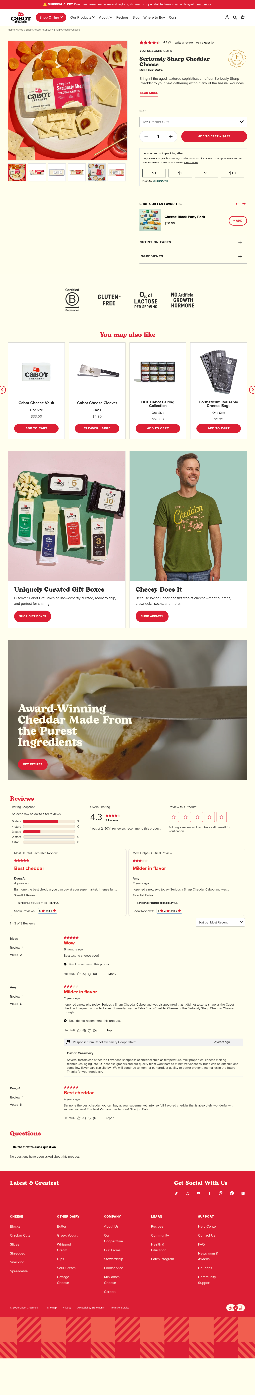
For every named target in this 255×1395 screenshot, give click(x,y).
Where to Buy (154, 17)
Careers (110, 1291)
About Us (111, 1226)
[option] (68, 100)
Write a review (184, 42)
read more (149, 93)
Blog (135, 17)
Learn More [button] (191, 162)
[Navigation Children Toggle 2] (93, 17)
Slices (14, 1244)
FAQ (201, 1244)
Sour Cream (66, 1268)
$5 (206, 173)
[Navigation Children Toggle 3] (111, 17)
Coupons (205, 1268)
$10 (232, 173)
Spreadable (19, 1271)
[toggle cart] (242, 17)
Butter (61, 1226)
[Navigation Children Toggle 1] (61, 17)
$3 (180, 173)
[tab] (193, 242)
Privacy (67, 1307)
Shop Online (49, 17)
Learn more (203, 4)
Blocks (15, 1226)
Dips (60, 1259)
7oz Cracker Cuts (155, 121)
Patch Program (162, 1259)
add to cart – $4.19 (214, 136)
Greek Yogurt (67, 1235)
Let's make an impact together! (163, 153)
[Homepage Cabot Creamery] (21, 17)
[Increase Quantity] (170, 136)
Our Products (80, 17)
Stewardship (113, 1259)
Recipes (122, 17)
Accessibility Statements (91, 1307)
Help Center (207, 1226)
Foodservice (113, 1268)
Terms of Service (120, 1307)
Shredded (17, 1253)
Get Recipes (33, 764)
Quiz (172, 17)
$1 (154, 173)
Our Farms (112, 1250)
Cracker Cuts (20, 1235)
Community (160, 1235)
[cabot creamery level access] (235, 1307)
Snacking (17, 1262)
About (104, 17)
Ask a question (205, 42)
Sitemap (52, 1307)
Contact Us (206, 1235)
